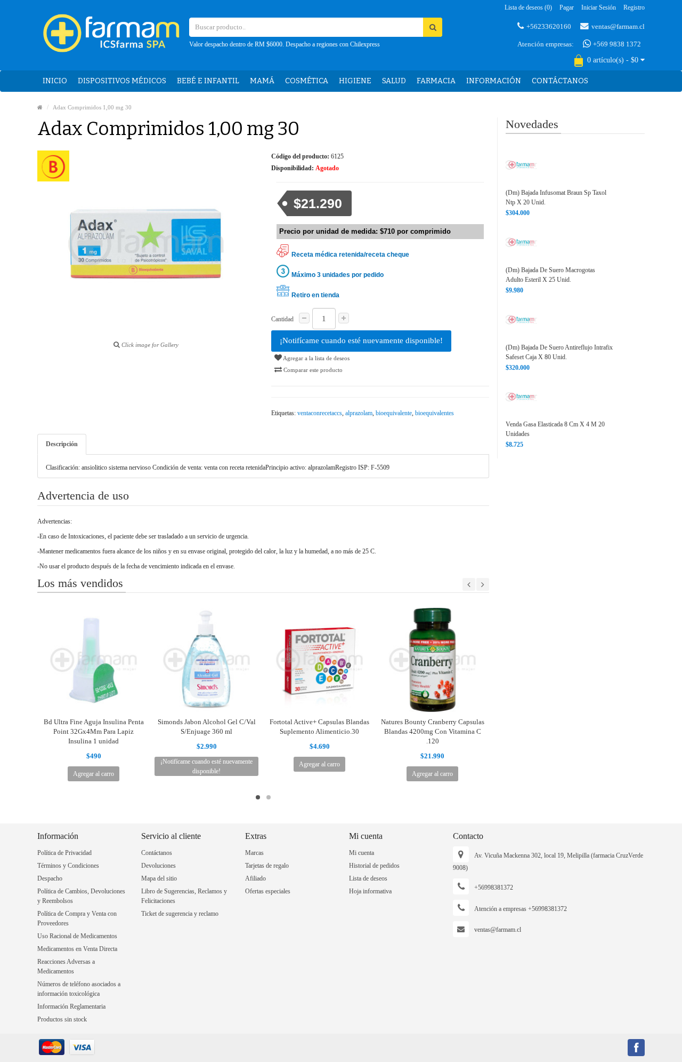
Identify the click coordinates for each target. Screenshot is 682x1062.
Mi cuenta (361, 853)
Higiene (355, 80)
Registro (634, 7)
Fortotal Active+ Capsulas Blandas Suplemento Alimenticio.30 (319, 726)
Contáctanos (560, 80)
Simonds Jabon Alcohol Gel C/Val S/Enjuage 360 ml (207, 726)
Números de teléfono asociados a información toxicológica (78, 988)
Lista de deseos (368, 878)
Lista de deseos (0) (528, 7)
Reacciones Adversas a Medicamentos (66, 966)
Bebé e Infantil (208, 80)
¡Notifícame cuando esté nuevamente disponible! (361, 340)
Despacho (49, 878)
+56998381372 (493, 887)
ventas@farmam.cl (618, 26)
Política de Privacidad (64, 853)
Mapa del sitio (159, 878)
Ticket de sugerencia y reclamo (179, 913)
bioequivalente (394, 413)
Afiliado (255, 878)
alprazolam (358, 413)
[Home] (40, 107)
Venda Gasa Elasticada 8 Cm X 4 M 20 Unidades (555, 429)
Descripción (62, 444)
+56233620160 (548, 26)
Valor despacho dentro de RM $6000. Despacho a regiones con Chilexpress (284, 44)
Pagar (566, 7)
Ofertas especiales (267, 891)
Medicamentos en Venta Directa (77, 949)
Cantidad (282, 319)
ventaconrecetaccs (319, 413)
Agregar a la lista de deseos (316, 358)
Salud (394, 80)
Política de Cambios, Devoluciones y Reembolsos (81, 896)
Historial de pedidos (374, 865)
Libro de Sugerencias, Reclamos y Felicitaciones (184, 896)
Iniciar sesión (598, 7)
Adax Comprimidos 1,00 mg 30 (92, 107)
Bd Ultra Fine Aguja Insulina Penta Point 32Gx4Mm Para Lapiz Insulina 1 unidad (94, 731)
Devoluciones (158, 865)
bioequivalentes (434, 413)
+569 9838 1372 (616, 44)
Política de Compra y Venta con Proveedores (77, 918)
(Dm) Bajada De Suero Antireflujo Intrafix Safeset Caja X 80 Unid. (559, 352)
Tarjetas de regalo (267, 865)
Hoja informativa (370, 891)
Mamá (262, 80)
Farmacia (436, 80)
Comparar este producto (312, 370)
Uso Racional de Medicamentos (77, 936)
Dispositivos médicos (122, 80)
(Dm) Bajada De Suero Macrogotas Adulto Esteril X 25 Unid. (550, 274)
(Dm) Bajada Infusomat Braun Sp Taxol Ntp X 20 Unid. (556, 197)
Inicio (55, 80)
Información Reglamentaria (71, 1006)
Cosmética (306, 80)
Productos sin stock (62, 1019)
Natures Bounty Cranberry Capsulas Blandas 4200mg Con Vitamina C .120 (432, 731)
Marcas (254, 853)
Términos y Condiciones (68, 865)
